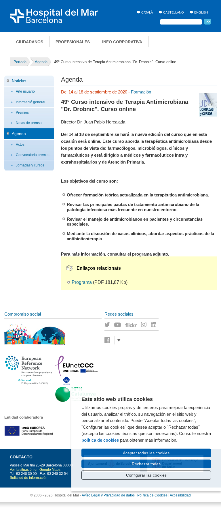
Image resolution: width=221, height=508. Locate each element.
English (201, 12)
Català (147, 12)
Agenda (19, 133)
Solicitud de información (28, 478)
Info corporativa (122, 42)
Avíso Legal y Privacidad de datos (108, 495)
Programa (82, 282)
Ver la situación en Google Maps (35, 470)
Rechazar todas (146, 464)
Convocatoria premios (33, 155)
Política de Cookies (152, 495)
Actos (20, 145)
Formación (141, 91)
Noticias (19, 80)
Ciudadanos (29, 42)
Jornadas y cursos (30, 165)
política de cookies (100, 440)
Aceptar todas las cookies (146, 453)
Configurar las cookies (146, 475)
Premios (22, 112)
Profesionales (73, 42)
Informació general (30, 102)
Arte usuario (25, 91)
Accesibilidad (180, 495)
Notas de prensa (29, 123)
